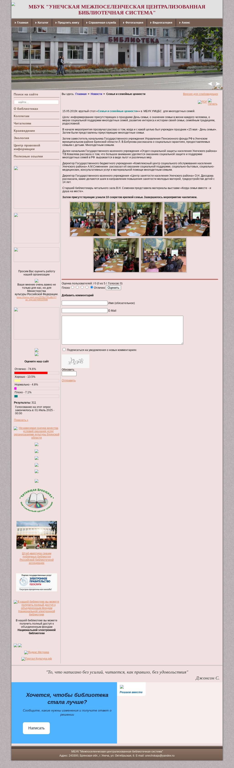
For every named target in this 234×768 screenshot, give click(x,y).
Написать (36, 728)
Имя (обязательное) (121, 303)
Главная (81, 94)
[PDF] (202, 101)
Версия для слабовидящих (200, 94)
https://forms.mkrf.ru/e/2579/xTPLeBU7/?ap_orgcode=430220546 (36, 298)
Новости (96, 94)
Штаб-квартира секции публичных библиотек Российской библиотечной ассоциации (37, 558)
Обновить (68, 369)
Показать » (21, 420)
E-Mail (112, 310)
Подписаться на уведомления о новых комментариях (101, 350)
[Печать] (212, 103)
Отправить (69, 380)
